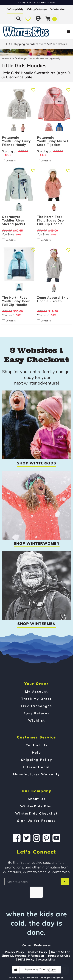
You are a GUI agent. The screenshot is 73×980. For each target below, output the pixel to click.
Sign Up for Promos (36, 820)
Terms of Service (59, 955)
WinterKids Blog (36, 806)
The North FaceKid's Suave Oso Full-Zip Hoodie (50, 220)
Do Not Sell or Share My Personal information (35, 954)
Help (36, 752)
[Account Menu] (38, 18)
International (36, 767)
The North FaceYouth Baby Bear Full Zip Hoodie (16, 300)
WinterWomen (37, 9)
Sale (12, 58)
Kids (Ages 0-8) (24, 58)
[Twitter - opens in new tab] (26, 838)
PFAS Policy (26, 959)
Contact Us (36, 745)
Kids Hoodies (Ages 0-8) (47, 58)
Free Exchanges (36, 706)
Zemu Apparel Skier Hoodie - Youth (53, 299)
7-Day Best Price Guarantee (37, 2)
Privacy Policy (14, 952)
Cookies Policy (37, 952)
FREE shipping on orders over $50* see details (36, 44)
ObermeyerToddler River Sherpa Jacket (13, 220)
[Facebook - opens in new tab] (16, 838)
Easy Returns (37, 713)
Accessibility (46, 959)
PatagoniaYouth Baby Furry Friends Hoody (16, 140)
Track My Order (36, 699)
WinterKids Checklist (36, 813)
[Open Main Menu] (61, 32)
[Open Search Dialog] (18, 18)
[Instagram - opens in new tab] (36, 838)
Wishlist (36, 720)
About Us (36, 799)
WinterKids (15, 9)
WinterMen (58, 9)
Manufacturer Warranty (36, 774)
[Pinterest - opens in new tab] (46, 838)
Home (4, 58)
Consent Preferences (36, 945)
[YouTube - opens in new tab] (56, 838)
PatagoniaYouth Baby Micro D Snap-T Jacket (53, 140)
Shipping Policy (36, 759)
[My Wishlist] (28, 18)
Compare (11, 160)
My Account (36, 691)
